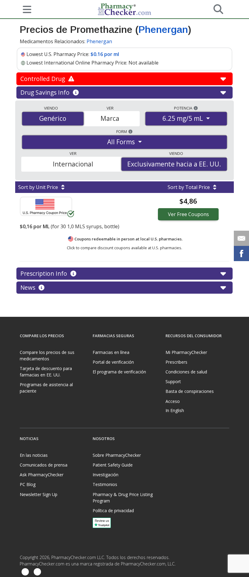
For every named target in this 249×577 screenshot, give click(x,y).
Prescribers (176, 362)
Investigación (105, 474)
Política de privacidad (113, 510)
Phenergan (163, 29)
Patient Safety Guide (113, 465)
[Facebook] (25, 572)
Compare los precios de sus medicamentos (47, 355)
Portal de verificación (113, 362)
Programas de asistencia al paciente (46, 388)
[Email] (241, 238)
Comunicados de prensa (43, 465)
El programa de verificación (119, 372)
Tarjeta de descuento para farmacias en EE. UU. (46, 371)
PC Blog (28, 484)
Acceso (172, 401)
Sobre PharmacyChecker (117, 455)
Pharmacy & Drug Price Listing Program (123, 497)
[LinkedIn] (37, 572)
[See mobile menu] (24, 8)
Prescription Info (44, 273)
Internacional (73, 164)
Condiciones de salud (186, 372)
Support (173, 381)
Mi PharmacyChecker (186, 352)
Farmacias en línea (111, 352)
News (28, 287)
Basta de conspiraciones (189, 391)
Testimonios (105, 484)
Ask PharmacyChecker (41, 474)
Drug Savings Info (45, 92)
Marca (110, 118)
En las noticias (34, 455)
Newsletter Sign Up (38, 494)
